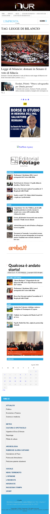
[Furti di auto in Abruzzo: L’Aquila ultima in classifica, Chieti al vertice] (10, 185)
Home (3, 14)
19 (15, 381)
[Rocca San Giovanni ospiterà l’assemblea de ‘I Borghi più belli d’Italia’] (10, 191)
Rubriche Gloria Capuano (17, 450)
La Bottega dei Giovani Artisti (21, 16)
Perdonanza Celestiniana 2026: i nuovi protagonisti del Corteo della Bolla (26, 176)
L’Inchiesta (11, 480)
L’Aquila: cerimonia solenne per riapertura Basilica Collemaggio (22, 353)
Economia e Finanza (13, 413)
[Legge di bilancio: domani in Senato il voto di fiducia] (25, 66)
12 (15, 378)
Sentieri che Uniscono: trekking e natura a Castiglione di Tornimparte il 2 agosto (27, 308)
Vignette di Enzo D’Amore (15, 432)
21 (25, 381)
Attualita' (10, 172)
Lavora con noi (6, 16)
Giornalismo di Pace (13, 454)
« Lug (3, 390)
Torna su (6, 399)
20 (20, 381)
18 (10, 381)
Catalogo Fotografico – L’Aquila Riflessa (34, 14)
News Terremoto (13, 472)
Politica (8, 409)
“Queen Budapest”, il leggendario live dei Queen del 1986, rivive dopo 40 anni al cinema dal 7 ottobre (28, 282)
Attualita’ (10, 405)
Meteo (17, 14)
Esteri (9, 205)
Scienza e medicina (13, 417)
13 (20, 378)
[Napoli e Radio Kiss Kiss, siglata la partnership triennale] (10, 327)
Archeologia (12, 446)
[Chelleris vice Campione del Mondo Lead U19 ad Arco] (10, 319)
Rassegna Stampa (14, 487)
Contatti (10, 14)
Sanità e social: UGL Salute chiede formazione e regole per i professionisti (28, 196)
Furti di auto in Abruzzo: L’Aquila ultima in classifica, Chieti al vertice (27, 184)
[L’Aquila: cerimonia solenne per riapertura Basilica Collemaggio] (25, 343)
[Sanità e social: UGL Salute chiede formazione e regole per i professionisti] (10, 199)
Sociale (9, 469)
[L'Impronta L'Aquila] (11, 22)
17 (4, 381)
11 (10, 378)
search (35, 21)
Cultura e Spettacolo (14, 278)
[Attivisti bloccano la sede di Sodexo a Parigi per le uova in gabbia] (10, 230)
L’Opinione (10, 476)
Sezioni (42, 21)
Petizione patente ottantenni (16, 461)
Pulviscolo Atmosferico (14, 458)
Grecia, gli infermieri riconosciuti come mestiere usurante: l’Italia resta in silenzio (28, 219)
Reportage (9, 435)
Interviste (11, 484)
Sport (9, 304)
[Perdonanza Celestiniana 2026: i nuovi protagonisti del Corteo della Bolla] (10, 179)
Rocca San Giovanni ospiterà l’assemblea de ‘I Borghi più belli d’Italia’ (28, 190)
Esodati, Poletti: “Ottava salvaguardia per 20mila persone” (32, 85)
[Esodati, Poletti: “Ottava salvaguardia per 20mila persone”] (7, 90)
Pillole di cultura (11, 439)
